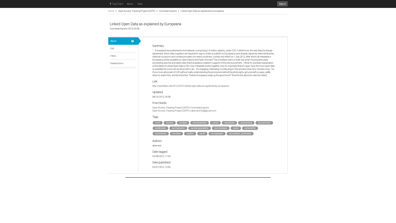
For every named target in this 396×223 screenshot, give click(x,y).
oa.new (169, 122)
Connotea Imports (168, 11)
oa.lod (215, 122)
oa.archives (160, 133)
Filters (113, 56)
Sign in (282, 4)
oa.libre (190, 133)
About (130, 4)
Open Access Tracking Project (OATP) (136, 11)
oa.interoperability (199, 128)
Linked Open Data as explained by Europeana (202, 11)
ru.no (157, 122)
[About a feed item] (133, 41)
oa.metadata (220, 128)
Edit (112, 48)
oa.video (176, 133)
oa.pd (236, 128)
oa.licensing (246, 122)
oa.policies (229, 122)
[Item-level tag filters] (133, 56)
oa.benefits (250, 128)
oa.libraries (160, 128)
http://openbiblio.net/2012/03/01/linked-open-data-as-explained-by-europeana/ (190, 86)
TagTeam (117, 3)
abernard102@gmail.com (203, 110)
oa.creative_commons (240, 133)
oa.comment (264, 122)
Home (111, 11)
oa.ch (202, 133)
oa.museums (178, 128)
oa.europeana (199, 122)
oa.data (183, 122)
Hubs (140, 4)
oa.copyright (217, 133)
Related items (116, 63)
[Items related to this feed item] (133, 63)
